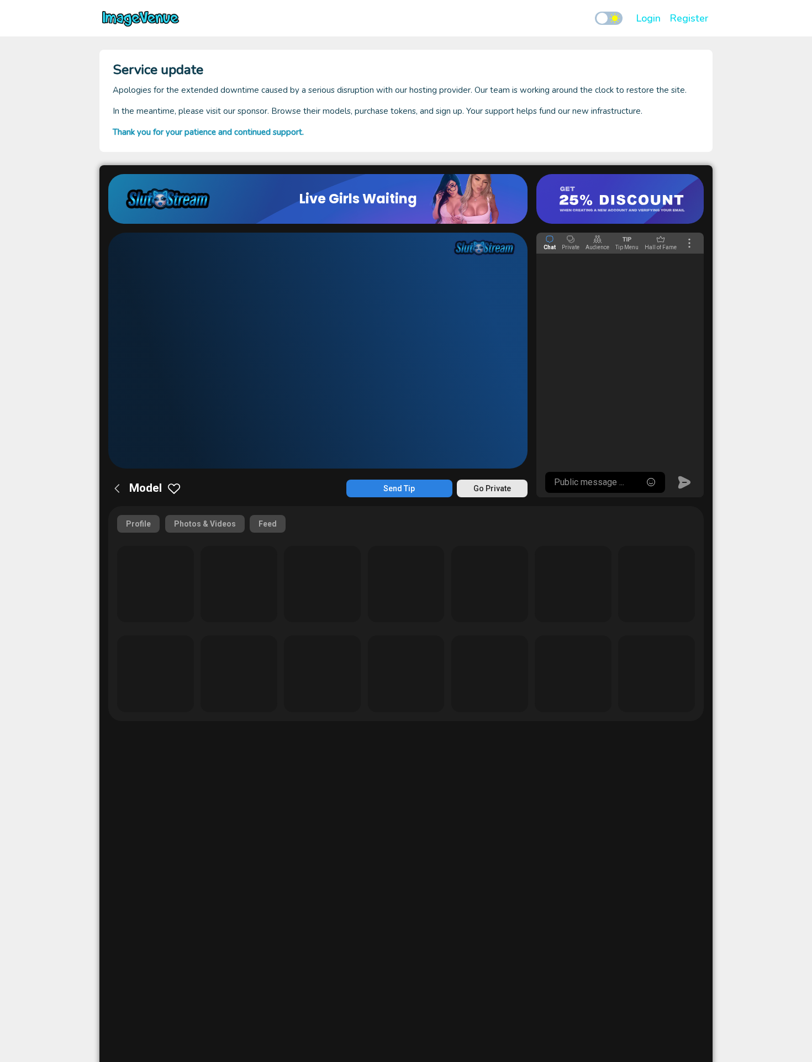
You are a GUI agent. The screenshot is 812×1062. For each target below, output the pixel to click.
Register (688, 18)
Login (648, 18)
